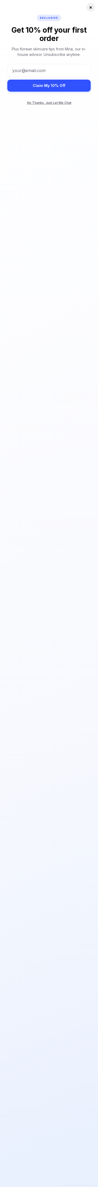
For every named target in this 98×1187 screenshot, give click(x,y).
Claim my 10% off (49, 85)
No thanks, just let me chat (49, 103)
